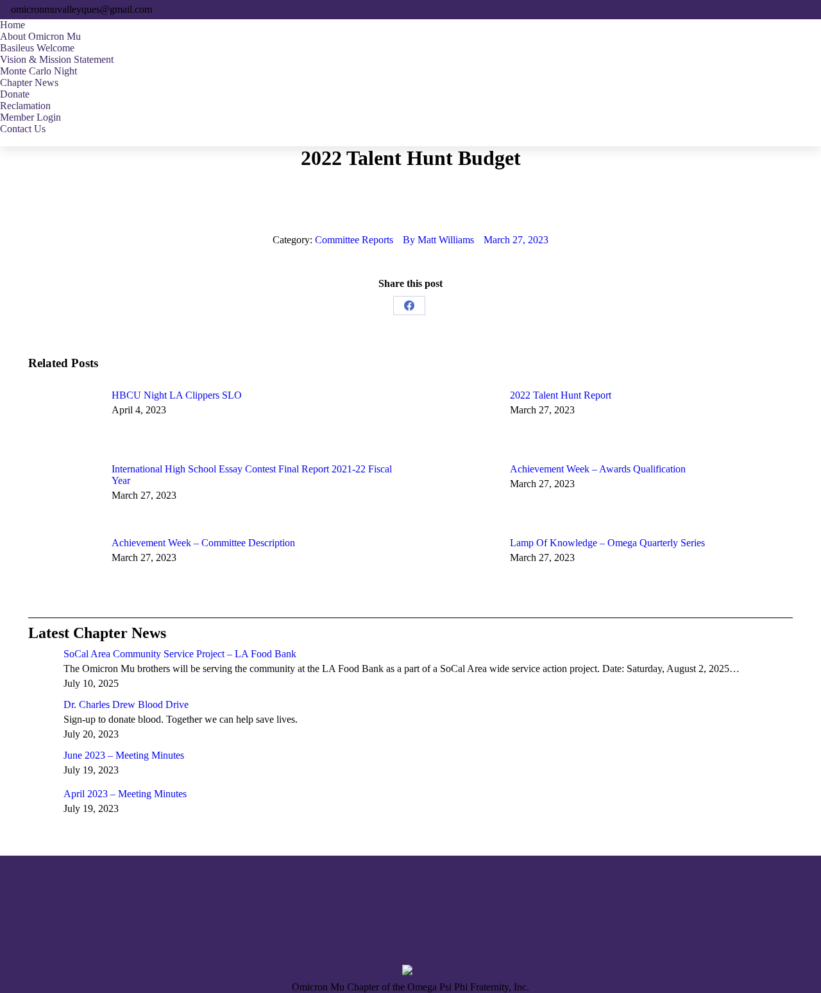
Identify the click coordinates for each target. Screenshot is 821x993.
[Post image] (63, 418)
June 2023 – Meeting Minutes (123, 755)
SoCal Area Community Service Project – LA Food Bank (179, 653)
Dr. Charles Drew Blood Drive (126, 704)
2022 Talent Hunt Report (560, 395)
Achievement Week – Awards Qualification (598, 468)
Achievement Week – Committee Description (203, 542)
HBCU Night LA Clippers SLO (177, 395)
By (438, 239)
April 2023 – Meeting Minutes (125, 793)
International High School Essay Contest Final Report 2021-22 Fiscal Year (252, 474)
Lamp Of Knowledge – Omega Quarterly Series (607, 542)
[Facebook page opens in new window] (38, 926)
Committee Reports (354, 239)
